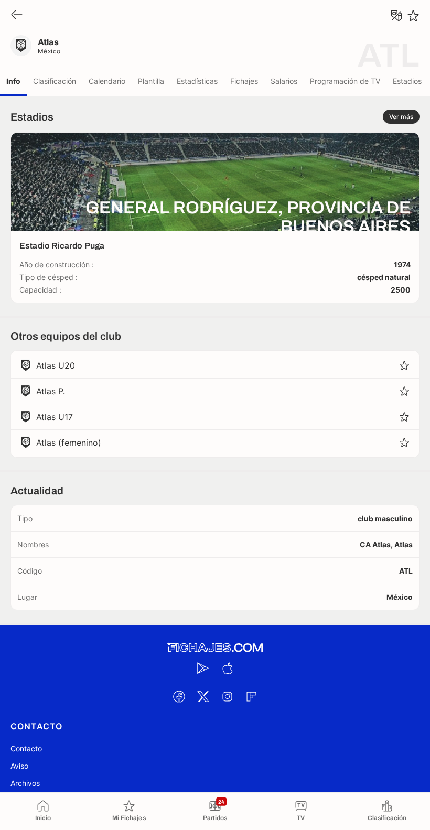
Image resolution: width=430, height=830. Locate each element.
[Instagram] (227, 696)
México (49, 51)
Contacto (26, 748)
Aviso (19, 765)
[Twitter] (203, 696)
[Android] (203, 668)
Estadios (407, 81)
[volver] (16, 15)
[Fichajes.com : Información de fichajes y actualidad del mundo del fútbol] (215, 648)
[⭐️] (413, 15)
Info (13, 81)
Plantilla (151, 81)
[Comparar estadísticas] (396, 15)
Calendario (107, 81)
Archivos (25, 783)
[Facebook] (179, 696)
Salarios (284, 81)
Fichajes (244, 81)
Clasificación (54, 81)
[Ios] (227, 668)
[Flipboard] (251, 696)
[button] (404, 365)
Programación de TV (345, 81)
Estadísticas (197, 81)
